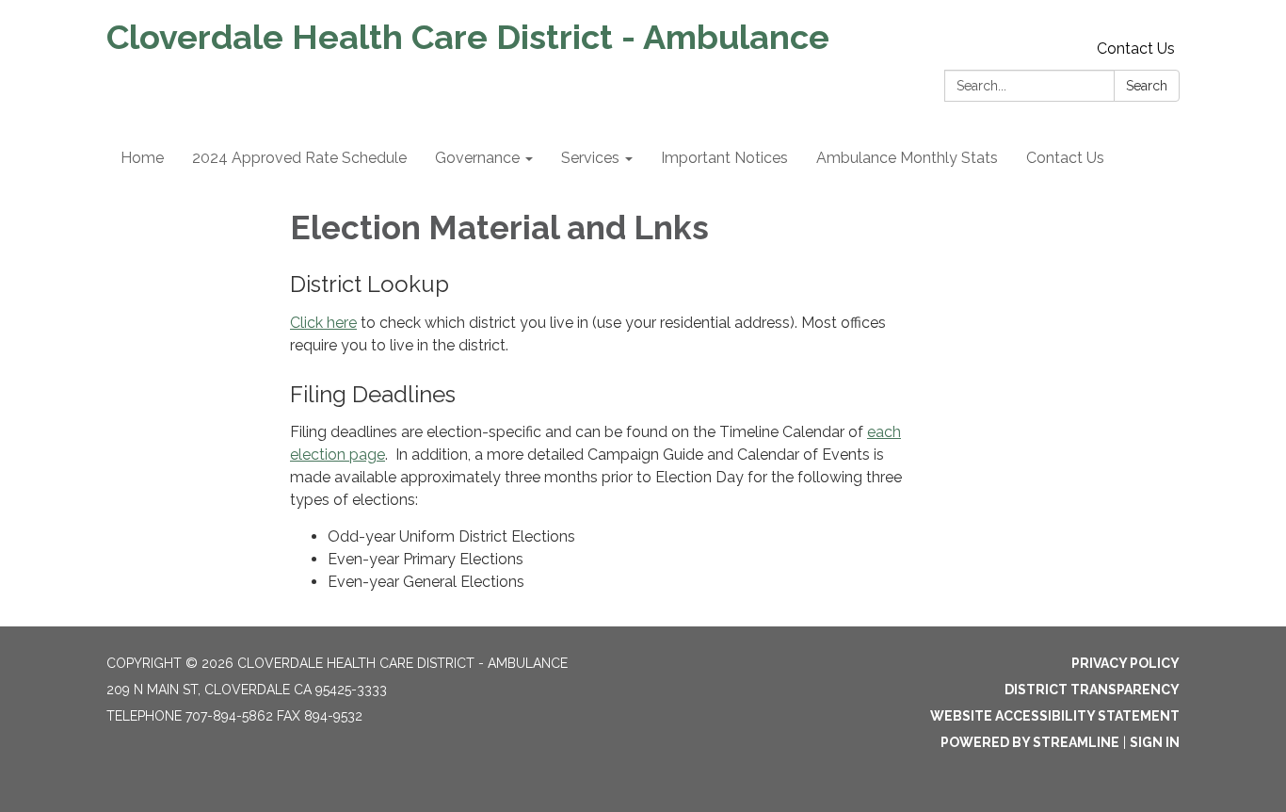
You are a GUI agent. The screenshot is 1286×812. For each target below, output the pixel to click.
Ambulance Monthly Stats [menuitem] (907, 158)
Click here (323, 323)
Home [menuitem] (142, 158)
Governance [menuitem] (477, 158)
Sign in (1155, 742)
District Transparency (1092, 689)
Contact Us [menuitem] (1065, 158)
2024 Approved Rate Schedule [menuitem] (299, 158)
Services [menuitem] (590, 158)
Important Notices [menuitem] (724, 158)
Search (1146, 85)
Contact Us (1136, 48)
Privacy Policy (1125, 663)
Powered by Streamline (1029, 742)
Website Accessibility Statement (1055, 715)
